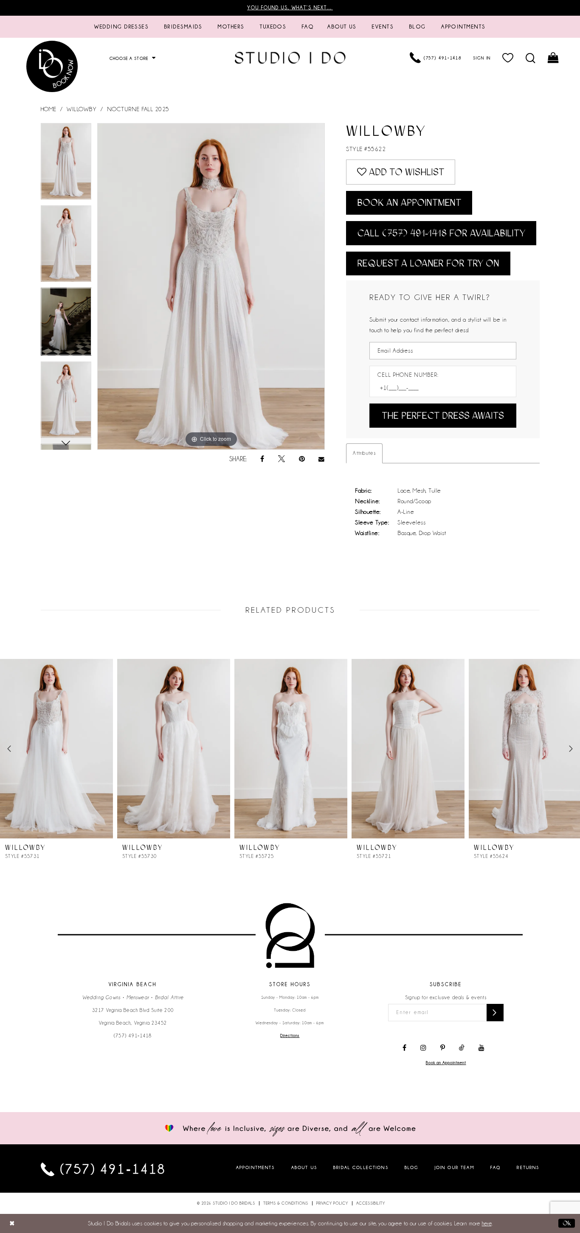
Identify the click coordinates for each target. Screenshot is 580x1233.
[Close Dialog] (12, 1223)
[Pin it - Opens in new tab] (301, 459)
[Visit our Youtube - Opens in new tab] (481, 1048)
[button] (508, 57)
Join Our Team (454, 1167)
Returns (528, 1167)
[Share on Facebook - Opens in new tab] (262, 459)
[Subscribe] (495, 1012)
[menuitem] (121, 27)
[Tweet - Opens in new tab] (281, 459)
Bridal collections (361, 1167)
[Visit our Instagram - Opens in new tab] (423, 1048)
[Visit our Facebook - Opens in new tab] (404, 1048)
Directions (289, 1036)
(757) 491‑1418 (133, 1035)
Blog (412, 1167)
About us (304, 1167)
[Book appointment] (52, 66)
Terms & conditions (285, 1203)
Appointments (255, 1167)
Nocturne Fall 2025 (138, 109)
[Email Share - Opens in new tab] (321, 459)
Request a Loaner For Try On (428, 263)
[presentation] (56, 748)
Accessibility (370, 1203)
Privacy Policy (332, 1203)
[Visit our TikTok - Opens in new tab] (462, 1048)
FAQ (495, 1167)
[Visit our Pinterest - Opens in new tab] (442, 1048)
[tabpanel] (66, 164)
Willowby (81, 109)
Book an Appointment (409, 202)
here (487, 1223)
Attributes (364, 453)
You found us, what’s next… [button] (290, 7)
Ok (567, 1223)
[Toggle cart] (554, 57)
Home (48, 109)
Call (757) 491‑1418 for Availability (441, 233)
